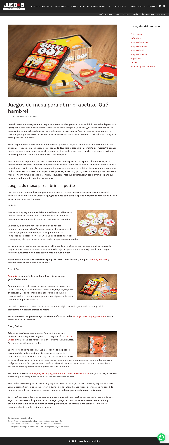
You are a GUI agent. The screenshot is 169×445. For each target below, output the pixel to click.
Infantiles (136, 38)
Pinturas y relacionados (143, 66)
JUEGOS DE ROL (61, 6)
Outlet (134, 62)
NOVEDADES (136, 6)
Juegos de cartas (139, 42)
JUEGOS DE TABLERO (40, 6)
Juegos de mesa (139, 46)
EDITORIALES (150, 6)
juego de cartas (17, 421)
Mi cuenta (126, 14)
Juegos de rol (137, 50)
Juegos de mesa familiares (22, 418)
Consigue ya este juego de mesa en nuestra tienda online (59, 373)
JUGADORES (120, 6)
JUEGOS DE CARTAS (80, 6)
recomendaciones (46, 421)
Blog (117, 14)
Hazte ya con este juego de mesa (89, 316)
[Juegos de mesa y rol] (14, 6)
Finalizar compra (148, 14)
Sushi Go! (13, 276)
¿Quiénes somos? (106, 14)
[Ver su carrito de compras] (160, 6)
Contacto (161, 14)
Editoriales (136, 34)
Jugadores (136, 58)
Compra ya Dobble (98, 259)
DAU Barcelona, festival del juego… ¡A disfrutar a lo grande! (36, 424)
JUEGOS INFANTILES (100, 6)
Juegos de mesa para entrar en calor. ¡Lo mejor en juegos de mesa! (40, 427)
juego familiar (31, 421)
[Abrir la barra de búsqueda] (164, 6)
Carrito (135, 14)
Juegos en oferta (139, 54)
